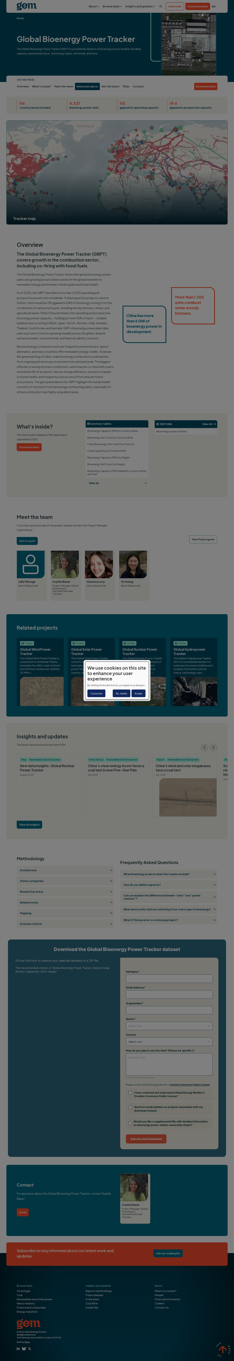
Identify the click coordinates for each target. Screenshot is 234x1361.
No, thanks (121, 693)
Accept (138, 693)
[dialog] (117, 680)
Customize (96, 693)
